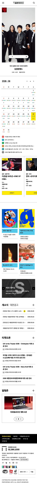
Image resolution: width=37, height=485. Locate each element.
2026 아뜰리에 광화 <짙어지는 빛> (13, 152)
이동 (32, 472)
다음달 (33, 81)
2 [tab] (12, 56)
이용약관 (15, 436)
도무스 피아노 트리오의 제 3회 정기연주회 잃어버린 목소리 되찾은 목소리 (20, 146)
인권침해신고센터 (16, 438)
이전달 (27, 81)
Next (34, 28)
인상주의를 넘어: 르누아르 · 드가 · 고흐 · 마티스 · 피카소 (19, 149)
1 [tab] (10, 56)
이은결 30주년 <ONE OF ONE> (12, 136)
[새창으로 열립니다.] (9, 467)
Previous (3, 28)
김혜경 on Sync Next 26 (11, 143)
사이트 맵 (4, 441)
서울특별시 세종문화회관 (18, 3)
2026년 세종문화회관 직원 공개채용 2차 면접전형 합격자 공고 (14, 317)
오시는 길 (25, 438)
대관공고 (14, 305)
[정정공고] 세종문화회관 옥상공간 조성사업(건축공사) (14, 322)
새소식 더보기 (33, 305)
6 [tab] (18, 56)
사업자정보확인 (24, 459)
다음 (21, 419)
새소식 (5, 305)
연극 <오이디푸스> (9, 140)
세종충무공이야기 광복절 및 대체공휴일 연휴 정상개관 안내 (14, 328)
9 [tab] (23, 56)
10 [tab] (24, 56)
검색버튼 (34, 3)
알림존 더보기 (33, 390)
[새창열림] (10, 218)
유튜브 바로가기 (17, 463)
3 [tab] (14, 56)
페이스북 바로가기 (3, 463)
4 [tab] (15, 56)
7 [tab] (20, 56)
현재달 (30, 81)
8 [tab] (21, 56)
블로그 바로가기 (6, 463)
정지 (26, 56)
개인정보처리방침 (6, 436)
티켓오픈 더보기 (33, 338)
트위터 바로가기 (10, 463)
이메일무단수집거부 (25, 436)
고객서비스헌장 (6, 438)
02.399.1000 (13, 449)
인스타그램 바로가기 (13, 463)
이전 (16, 419)
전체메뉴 (3, 3)
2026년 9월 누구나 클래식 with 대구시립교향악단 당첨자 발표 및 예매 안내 (14, 311)
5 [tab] (17, 56)
